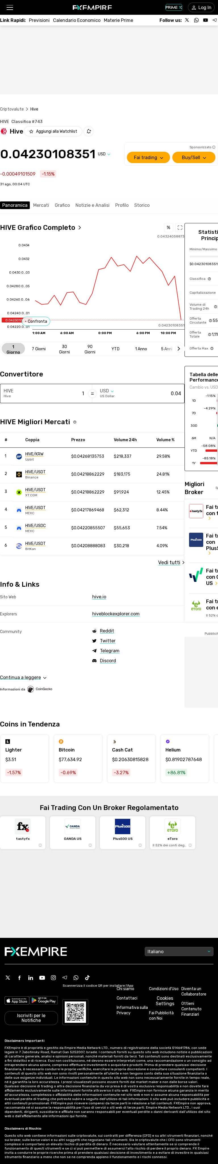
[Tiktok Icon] (87, 977)
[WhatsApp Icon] (76, 977)
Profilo (122, 205)
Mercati (41, 205)
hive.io (99, 596)
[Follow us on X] (187, 20)
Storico (142, 205)
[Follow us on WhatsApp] (196, 20)
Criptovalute (12, 109)
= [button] (92, 393)
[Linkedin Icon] (30, 977)
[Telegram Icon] (64, 977)
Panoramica (15, 205)
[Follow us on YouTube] (205, 20)
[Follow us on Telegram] (214, 20)
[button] (9, 7)
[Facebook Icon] (19, 977)
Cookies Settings (165, 1001)
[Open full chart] (180, 227)
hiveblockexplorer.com (116, 614)
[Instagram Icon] (53, 977)
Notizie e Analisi (93, 205)
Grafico (62, 205)
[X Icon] (8, 977)
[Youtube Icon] (42, 977)
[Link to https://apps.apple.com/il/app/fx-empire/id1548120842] (17, 1001)
